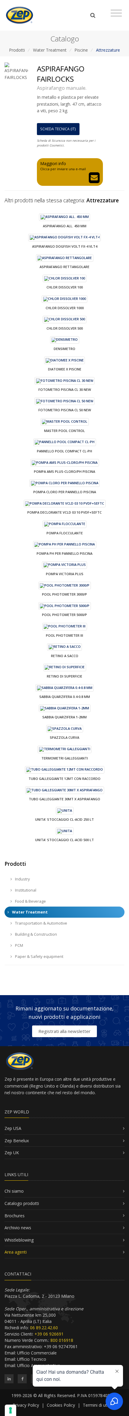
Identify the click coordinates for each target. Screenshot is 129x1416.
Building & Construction (35, 934)
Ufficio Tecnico (31, 1359)
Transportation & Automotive (40, 923)
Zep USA (12, 1128)
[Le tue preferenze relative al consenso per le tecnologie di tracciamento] (10, 1410)
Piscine (81, 50)
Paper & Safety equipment (38, 956)
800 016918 (61, 1340)
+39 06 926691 (49, 1334)
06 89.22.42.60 (44, 1327)
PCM (18, 945)
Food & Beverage (30, 901)
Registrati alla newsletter (64, 1031)
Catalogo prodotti (21, 1203)
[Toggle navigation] (116, 13)
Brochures (14, 1215)
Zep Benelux (16, 1140)
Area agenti (15, 1252)
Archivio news (17, 1227)
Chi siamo (14, 1191)
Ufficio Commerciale (37, 1353)
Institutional (25, 890)
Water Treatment (50, 50)
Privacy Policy (26, 1405)
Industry (22, 879)
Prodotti (17, 50)
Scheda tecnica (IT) (58, 128)
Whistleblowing (19, 1240)
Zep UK (11, 1152)
